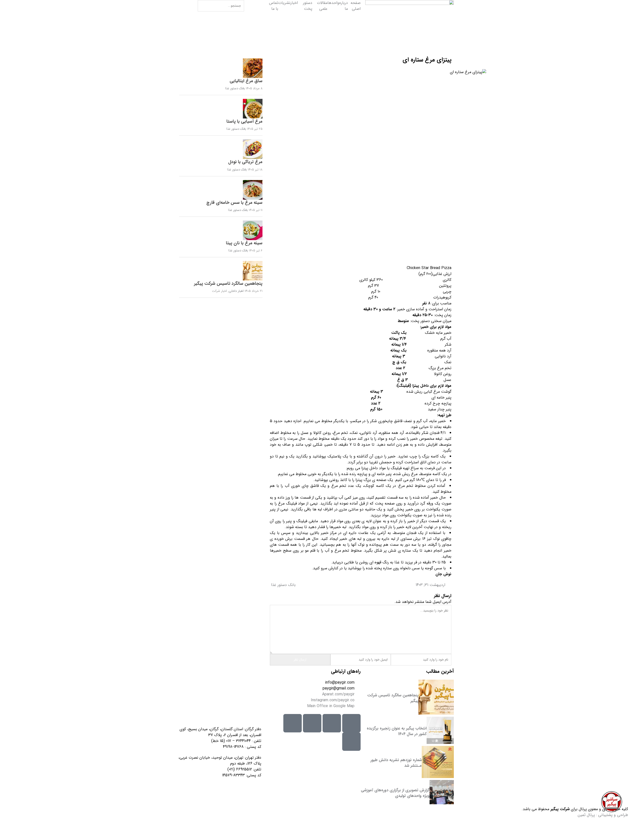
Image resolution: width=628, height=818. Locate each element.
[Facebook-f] (351, 741)
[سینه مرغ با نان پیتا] (220, 230)
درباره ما (343, 6)
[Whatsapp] (332, 723)
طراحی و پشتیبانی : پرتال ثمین (603, 815)
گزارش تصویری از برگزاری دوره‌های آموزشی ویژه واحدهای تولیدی (395, 793)
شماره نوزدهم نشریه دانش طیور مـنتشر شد (396, 762)
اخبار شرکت (219, 291)
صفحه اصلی (356, 6)
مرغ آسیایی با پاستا (244, 121)
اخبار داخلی (236, 291)
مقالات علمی (322, 6)
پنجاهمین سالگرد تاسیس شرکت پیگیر (228, 283)
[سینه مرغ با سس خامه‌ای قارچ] (220, 190)
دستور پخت (307, 6)
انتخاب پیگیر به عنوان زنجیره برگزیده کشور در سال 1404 (397, 731)
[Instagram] (351, 723)
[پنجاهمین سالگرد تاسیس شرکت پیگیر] (220, 271)
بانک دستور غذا (283, 585)
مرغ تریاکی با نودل (245, 161)
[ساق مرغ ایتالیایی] (220, 68)
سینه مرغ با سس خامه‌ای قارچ (234, 202)
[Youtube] (312, 723)
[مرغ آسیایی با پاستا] (220, 108)
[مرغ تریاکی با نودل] (220, 149)
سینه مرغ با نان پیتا (244, 243)
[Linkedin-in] (292, 723)
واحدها (333, 3)
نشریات (284, 3)
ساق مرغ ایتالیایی (246, 81)
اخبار (294, 3)
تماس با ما (273, 6)
